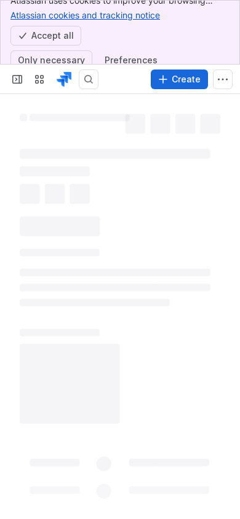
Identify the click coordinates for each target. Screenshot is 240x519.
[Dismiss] (222, 451)
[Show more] (223, 79)
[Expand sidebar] (17, 79)
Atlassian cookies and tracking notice (85, 15)
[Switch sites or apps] (39, 79)
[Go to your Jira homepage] (64, 79)
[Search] (88, 79)
